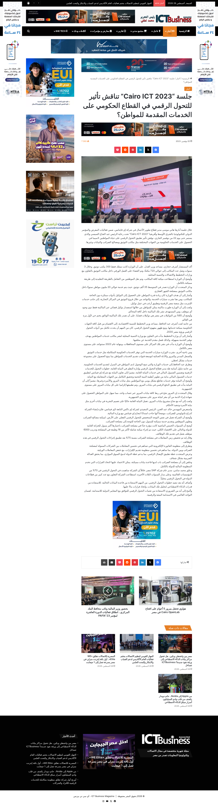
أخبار (169, 31)
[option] (109, 751)
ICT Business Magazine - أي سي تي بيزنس (93, 796)
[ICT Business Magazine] (166, 17)
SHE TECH (61, 31)
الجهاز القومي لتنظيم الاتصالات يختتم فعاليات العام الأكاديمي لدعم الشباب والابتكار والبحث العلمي (137, 659)
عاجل (156, 31)
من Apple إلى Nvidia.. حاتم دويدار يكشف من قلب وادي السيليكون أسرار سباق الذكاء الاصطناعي (175, 699)
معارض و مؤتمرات (101, 31)
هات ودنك (78, 31)
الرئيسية (183, 31)
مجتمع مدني (138, 31)
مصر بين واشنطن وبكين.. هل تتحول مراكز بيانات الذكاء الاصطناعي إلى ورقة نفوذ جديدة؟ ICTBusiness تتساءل (51, 746)
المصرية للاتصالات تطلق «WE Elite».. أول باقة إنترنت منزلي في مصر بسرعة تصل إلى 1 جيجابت (99, 659)
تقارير (121, 31)
